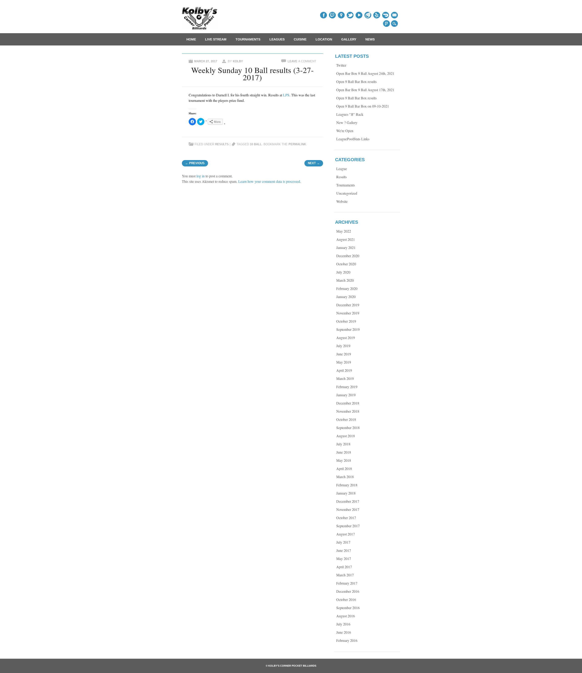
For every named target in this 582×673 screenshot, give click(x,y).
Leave (302, 61)
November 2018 (347, 411)
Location (324, 39)
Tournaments (248, 39)
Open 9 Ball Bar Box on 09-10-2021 (362, 106)
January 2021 (346, 247)
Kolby (238, 61)
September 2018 (348, 427)
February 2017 (346, 583)
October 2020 (346, 263)
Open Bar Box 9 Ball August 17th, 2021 (365, 89)
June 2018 (343, 452)
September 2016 (348, 607)
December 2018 (347, 403)
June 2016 (343, 632)
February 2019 (346, 386)
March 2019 (345, 378)
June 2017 (343, 550)
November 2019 (347, 313)
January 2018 (346, 493)
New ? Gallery (346, 122)
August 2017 (345, 534)
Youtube (359, 15)
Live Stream (215, 39)
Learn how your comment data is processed (269, 181)
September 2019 (348, 329)
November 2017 (347, 509)
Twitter (332, 15)
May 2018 (343, 460)
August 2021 (345, 239)
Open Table (385, 15)
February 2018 (346, 484)
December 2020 (347, 255)
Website (342, 201)
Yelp (376, 15)
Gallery (348, 39)
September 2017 (348, 525)
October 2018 (346, 419)
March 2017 (345, 575)
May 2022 (343, 231)
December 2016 (347, 591)
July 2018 (343, 444)
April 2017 (344, 566)
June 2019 (343, 354)
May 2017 (343, 558)
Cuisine (300, 39)
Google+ (341, 15)
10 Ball (256, 144)
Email (394, 15)
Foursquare (386, 23)
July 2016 (343, 624)
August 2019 (345, 337)
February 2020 (346, 288)
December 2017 (347, 501)
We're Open (344, 130)
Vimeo (367, 15)
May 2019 (343, 362)
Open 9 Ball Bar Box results (356, 81)
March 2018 (345, 476)
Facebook (323, 15)
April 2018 (344, 468)
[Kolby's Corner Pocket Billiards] (199, 28)
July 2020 (343, 272)
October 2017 (346, 517)
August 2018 (345, 435)
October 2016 (346, 599)
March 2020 (345, 280)
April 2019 (344, 370)
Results (222, 144)
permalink (297, 144)
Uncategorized (346, 193)
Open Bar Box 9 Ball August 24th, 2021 (365, 73)
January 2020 (346, 296)
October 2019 (346, 321)
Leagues (277, 39)
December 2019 (347, 304)
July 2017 (343, 542)
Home (191, 39)
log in (200, 175)
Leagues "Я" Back (349, 114)
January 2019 (346, 394)
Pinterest (350, 15)
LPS (286, 95)
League (341, 168)
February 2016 (346, 640)
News (370, 39)
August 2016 (345, 615)
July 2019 (343, 345)
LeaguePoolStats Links (352, 138)
